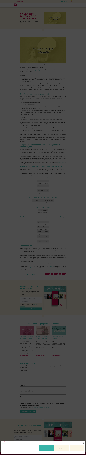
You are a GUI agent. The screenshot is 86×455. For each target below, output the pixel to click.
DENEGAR (61, 448)
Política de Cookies (5, 452)
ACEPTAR (46, 448)
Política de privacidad (11, 452)
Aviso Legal (18, 452)
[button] (83, 442)
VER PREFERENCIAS (77, 448)
